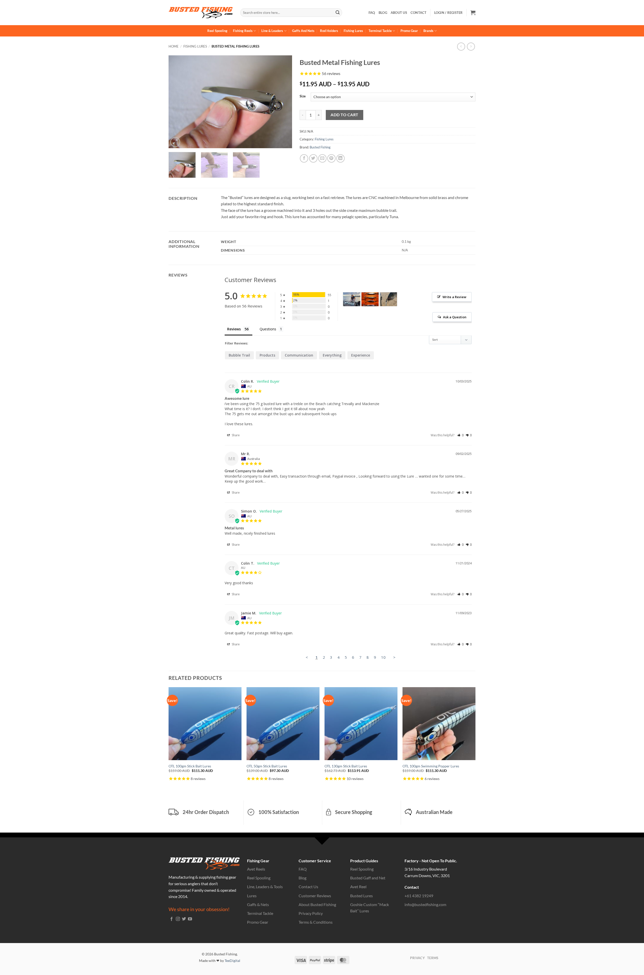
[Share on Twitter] (313, 158)
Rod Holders (329, 31)
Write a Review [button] (454, 297)
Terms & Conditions (316, 922)
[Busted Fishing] (201, 12)
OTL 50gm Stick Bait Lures (267, 766)
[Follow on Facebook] (172, 919)
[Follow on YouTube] (190, 919)
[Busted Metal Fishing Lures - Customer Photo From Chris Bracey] (370, 299)
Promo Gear (409, 31)
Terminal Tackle (380, 31)
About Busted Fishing (317, 904)
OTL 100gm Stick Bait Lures (190, 766)
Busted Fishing (320, 147)
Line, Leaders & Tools (265, 886)
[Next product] (461, 46)
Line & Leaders (272, 31)
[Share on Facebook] (304, 158)
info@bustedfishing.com (425, 904)
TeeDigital (232, 960)
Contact (419, 13)
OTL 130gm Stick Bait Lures (346, 766)
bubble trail (239, 355)
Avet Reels (256, 869)
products (267, 355)
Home (174, 46)
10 (383, 657)
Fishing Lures (353, 31)
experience (360, 355)
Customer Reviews (315, 895)
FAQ (372, 13)
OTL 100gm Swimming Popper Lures (431, 766)
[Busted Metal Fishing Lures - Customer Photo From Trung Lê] (351, 299)
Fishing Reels (243, 31)
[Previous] (177, 101)
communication (299, 355)
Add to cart (344, 114)
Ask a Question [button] (454, 317)
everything (332, 355)
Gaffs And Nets (303, 31)
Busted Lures (361, 895)
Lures (252, 895)
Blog (383, 13)
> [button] (394, 657)
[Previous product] (471, 46)
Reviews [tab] (234, 329)
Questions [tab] (268, 329)
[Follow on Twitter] (184, 919)
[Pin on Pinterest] (331, 158)
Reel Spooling (217, 31)
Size (303, 96)
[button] (472, 12)
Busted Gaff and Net (367, 877)
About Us (399, 13)
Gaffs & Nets (258, 904)
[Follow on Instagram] (178, 919)
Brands (428, 31)
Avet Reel (358, 886)
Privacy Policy (311, 913)
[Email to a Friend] (322, 158)
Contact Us (308, 886)
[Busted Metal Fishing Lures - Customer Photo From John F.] (388, 299)
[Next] (283, 101)
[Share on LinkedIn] (340, 158)
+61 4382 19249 (419, 895)
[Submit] (337, 12)
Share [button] (235, 435)
